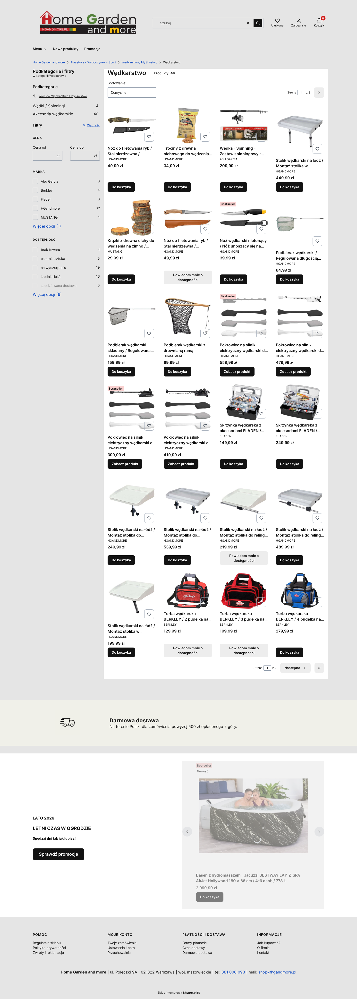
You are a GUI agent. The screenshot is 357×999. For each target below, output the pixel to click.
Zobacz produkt (237, 371)
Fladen (46, 199)
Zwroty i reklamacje (48, 952)
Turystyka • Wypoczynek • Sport (93, 62)
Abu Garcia (49, 181)
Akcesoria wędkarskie (65, 113)
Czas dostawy (193, 948)
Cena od (39, 147)
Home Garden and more (49, 62)
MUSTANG (49, 217)
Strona (291, 92)
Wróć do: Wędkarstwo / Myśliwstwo (63, 96)
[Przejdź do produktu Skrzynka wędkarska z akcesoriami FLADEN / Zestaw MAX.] (300, 402)
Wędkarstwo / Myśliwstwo (139, 62)
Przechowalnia (119, 952)
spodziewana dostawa (58, 285)
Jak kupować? (268, 943)
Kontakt (263, 952)
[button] (258, 23)
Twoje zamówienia (122, 943)
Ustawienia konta (121, 948)
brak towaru (50, 250)
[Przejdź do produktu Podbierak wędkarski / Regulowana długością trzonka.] (300, 224)
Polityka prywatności (49, 948)
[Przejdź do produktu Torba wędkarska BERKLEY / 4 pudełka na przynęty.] (300, 591)
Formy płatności (194, 943)
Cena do (77, 147)
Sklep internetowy (176, 992)
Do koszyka (121, 187)
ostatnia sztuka (53, 258)
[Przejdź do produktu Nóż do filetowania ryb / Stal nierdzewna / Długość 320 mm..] (132, 125)
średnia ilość (50, 276)
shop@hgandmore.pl (277, 972)
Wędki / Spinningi (65, 105)
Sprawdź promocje (58, 854)
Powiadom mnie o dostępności (188, 277)
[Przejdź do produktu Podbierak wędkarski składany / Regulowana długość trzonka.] (132, 316)
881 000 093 (233, 972)
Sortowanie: (117, 83)
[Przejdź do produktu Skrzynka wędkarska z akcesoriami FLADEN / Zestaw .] (244, 402)
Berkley (47, 190)
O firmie (263, 948)
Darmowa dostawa (197, 952)
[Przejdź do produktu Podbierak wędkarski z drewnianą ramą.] (188, 316)
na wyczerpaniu (53, 267)
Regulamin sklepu (47, 943)
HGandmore (50, 208)
